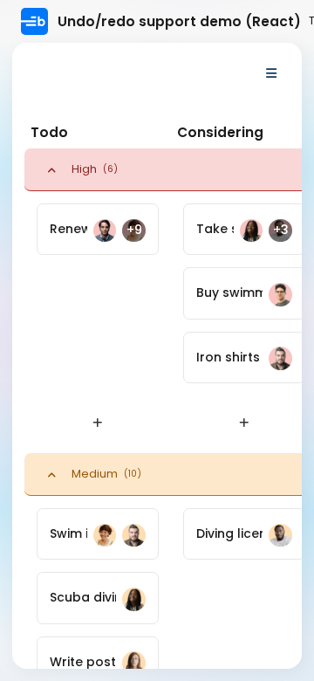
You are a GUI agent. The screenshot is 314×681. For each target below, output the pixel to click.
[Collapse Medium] (51, 474)
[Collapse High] (51, 169)
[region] (157, 356)
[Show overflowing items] (271, 73)
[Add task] (97, 424)
